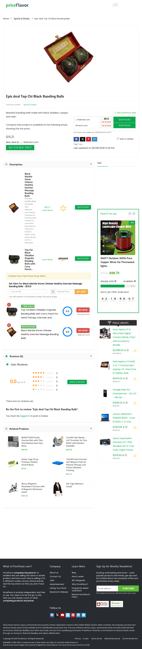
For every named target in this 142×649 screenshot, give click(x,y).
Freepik (39, 645)
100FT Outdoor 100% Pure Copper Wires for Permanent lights (118, 262)
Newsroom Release (59, 592)
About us (54, 572)
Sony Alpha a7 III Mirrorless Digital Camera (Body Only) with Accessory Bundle (124, 337)
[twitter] (57, 615)
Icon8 (87, 645)
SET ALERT (81, 291)
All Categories (78, 580)
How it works (78, 576)
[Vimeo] (68, 615)
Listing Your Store (58, 588)
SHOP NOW (124, 119)
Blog (74, 572)
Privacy (78, 638)
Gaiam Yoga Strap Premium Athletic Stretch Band (29, 462)
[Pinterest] (73, 615)
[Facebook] (52, 615)
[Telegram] (83, 615)
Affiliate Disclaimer (112, 638)
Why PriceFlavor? (80, 584)
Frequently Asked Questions (80, 589)
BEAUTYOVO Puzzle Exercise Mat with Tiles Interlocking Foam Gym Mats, (32, 441)
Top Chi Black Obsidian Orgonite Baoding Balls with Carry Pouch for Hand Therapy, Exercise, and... (39, 313)
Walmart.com (83, 119)
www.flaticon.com (54, 645)
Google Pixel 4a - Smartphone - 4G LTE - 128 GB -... (124, 393)
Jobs (52, 580)
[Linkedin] (78, 615)
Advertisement (57, 584)
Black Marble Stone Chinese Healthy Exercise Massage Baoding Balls (29, 184)
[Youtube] (62, 615)
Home (6, 18)
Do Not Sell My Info (130, 638)
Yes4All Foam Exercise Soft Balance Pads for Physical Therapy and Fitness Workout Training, (76, 465)
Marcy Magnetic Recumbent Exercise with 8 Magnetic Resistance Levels (33, 487)
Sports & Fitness (21, 18)
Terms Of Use (96, 638)
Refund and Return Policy (81, 595)
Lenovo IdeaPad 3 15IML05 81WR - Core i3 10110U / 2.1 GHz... (124, 417)
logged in (25, 416)
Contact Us (55, 576)
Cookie (85, 638)
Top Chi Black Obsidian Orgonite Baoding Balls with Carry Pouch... (30, 259)
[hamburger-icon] (115, 5)
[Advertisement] (118, 187)
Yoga (80, 144)
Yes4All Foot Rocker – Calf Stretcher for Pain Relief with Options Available (76, 441)
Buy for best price (20, 147)
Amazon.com (81, 125)
